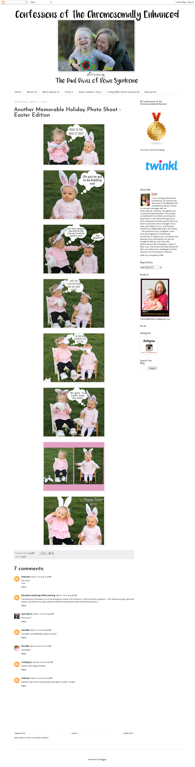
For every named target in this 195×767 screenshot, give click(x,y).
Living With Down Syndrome (123, 92)
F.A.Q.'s (69, 92)
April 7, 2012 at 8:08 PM (40, 630)
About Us (32, 92)
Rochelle (25, 646)
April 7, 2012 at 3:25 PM (41, 577)
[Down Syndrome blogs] (156, 145)
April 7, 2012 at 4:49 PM (66, 595)
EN (156, 194)
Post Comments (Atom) (37, 738)
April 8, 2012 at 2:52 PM (43, 662)
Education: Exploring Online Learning (38, 595)
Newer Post (20, 733)
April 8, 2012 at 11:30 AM (40, 646)
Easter (23, 557)
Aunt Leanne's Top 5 (90, 92)
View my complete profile (151, 255)
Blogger (102, 760)
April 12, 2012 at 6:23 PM (41, 678)
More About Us (51, 92)
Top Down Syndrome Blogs (152, 150)
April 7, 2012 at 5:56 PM (44, 614)
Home (18, 92)
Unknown (25, 577)
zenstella (25, 630)
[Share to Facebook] (49, 553)
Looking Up (26, 662)
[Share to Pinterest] (52, 553)
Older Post (128, 733)
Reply (23, 587)
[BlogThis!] (44, 553)
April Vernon (27, 614)
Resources (150, 92)
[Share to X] (46, 553)
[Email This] (41, 553)
